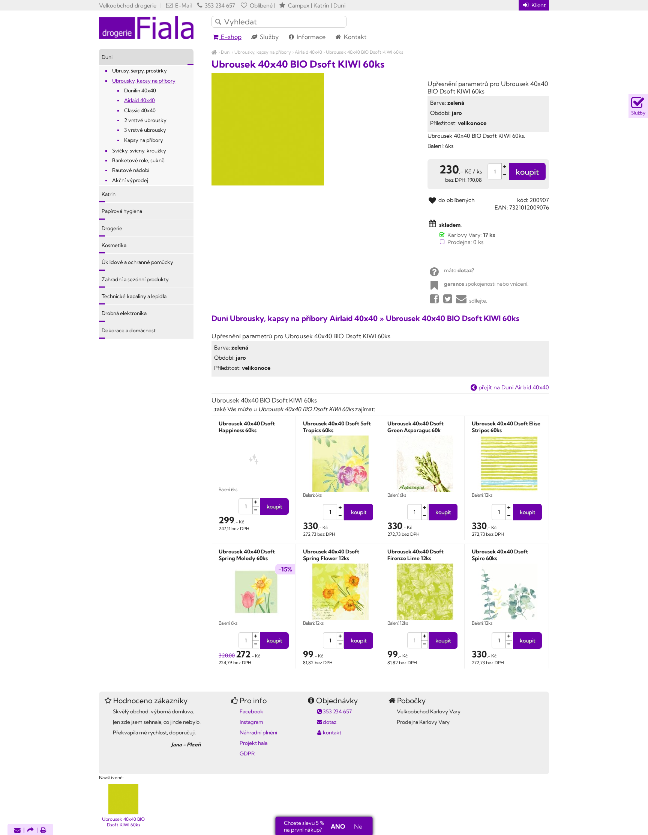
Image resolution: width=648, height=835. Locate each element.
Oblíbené (260, 5)
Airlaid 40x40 (308, 52)
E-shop (230, 37)
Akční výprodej (130, 180)
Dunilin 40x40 (140, 90)
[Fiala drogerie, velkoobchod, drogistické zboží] (214, 52)
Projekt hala (253, 743)
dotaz (329, 722)
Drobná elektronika (124, 313)
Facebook (251, 711)
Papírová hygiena (122, 211)
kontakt (332, 732)
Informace (310, 37)
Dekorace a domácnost (129, 330)
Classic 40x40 (140, 110)
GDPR (247, 753)
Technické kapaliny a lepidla (134, 296)
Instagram (251, 722)
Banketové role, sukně (138, 160)
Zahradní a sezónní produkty (135, 279)
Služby (268, 37)
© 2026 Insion (535, 767)
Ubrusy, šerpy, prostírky (139, 71)
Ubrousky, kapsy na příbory (262, 52)
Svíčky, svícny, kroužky (139, 151)
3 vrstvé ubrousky (145, 130)
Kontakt (354, 37)
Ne (358, 826)
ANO (338, 826)
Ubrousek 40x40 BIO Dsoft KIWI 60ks (364, 52)
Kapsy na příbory (143, 140)
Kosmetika (114, 245)
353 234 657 (219, 5)
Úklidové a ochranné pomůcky (137, 262)
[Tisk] (43, 830)
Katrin (109, 194)
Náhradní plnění (258, 732)
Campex (298, 5)
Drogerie (112, 228)
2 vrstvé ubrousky (145, 120)
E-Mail (183, 5)
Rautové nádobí (130, 170)
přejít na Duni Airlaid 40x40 (513, 387)
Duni (226, 52)
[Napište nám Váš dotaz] (17, 830)
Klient (538, 5)
